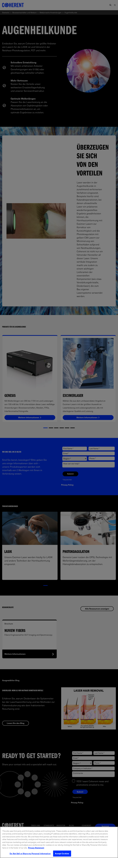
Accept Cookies (62, 853)
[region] (59, 842)
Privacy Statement (36, 847)
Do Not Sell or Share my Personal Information (30, 853)
